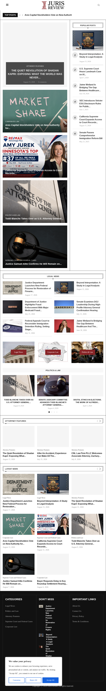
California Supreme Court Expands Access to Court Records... (90, 119)
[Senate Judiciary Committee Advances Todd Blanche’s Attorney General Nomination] (53, 385)
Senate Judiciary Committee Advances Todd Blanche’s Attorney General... (53, 402)
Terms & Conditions (80, 621)
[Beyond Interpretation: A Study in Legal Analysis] (88, 40)
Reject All (33, 680)
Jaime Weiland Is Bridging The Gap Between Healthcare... (90, 88)
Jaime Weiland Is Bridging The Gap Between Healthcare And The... (89, 324)
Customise (16, 680)
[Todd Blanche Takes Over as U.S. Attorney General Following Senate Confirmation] (35, 201)
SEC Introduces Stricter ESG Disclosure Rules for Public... (91, 104)
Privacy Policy (78, 616)
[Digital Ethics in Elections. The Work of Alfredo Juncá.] (87, 385)
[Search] (98, 5)
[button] (20, 15)
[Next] (100, 421)
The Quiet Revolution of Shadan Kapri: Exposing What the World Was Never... (35, 74)
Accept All (50, 680)
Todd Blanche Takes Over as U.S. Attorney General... (34, 218)
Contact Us (76, 611)
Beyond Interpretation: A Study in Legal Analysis (51, 639)
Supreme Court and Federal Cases (19, 621)
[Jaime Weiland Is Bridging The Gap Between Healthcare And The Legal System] (64, 326)
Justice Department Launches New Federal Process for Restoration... (17, 504)
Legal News (10, 606)
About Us (76, 606)
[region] (33, 671)
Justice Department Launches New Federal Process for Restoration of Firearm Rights (50, 618)
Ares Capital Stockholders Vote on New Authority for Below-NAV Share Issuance (64, 15)
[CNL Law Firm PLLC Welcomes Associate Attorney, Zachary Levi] (87, 436)
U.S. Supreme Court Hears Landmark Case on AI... (90, 72)
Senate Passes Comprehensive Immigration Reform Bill (90, 135)
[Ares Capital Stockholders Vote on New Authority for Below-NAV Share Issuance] (35, 111)
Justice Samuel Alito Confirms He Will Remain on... (33, 264)
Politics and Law (12, 611)
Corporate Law (11, 627)
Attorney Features (12, 616)
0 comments (42, 81)
